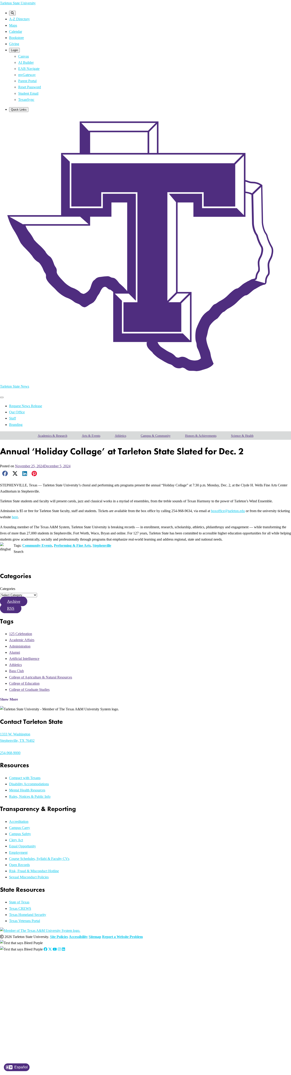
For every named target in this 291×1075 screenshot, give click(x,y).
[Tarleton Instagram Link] (59, 949)
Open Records (19, 865)
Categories (7, 589)
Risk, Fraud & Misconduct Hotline (34, 871)
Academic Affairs (21, 640)
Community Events (37, 545)
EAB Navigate (29, 69)
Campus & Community (156, 435)
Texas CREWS (20, 908)
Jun (56, 975)
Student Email (28, 93)
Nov (82, 981)
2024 (21, 987)
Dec (88, 981)
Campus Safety (20, 834)
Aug (65, 975)
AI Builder (26, 62)
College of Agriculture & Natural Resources (40, 677)
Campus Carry (19, 828)
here (15, 517)
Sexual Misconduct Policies (29, 877)
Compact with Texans (24, 778)
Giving (14, 44)
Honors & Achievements (200, 435)
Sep (71, 981)
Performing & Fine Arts (72, 545)
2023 (21, 993)
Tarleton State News (14, 386)
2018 (21, 1021)
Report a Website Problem (122, 937)
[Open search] (12, 13)
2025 (21, 981)
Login (14, 50)
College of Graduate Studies (29, 689)
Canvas (23, 56)
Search (18, 552)
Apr (44, 975)
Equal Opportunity (22, 846)
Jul (61, 975)
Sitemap (95, 937)
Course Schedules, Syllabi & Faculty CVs (39, 859)
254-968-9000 (10, 753)
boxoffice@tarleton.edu (228, 511)
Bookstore (16, 38)
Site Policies (59, 937)
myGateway (27, 75)
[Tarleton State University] (145, 377)
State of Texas (19, 902)
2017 (21, 1027)
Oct (76, 981)
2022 (21, 998)
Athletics (120, 435)
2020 (21, 1010)
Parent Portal (27, 81)
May (50, 975)
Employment (18, 852)
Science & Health (242, 435)
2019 (21, 1016)
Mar (39, 975)
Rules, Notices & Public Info (29, 796)
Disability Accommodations (29, 784)
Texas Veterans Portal (24, 921)
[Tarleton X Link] (50, 949)
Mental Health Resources (27, 790)
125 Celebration (20, 634)
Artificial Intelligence (24, 659)
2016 (21, 1033)
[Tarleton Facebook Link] (45, 949)
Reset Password (29, 87)
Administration (19, 646)
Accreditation (18, 821)
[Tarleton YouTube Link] (55, 949)
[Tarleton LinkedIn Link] (63, 949)
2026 (21, 975)
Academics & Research (52, 435)
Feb (33, 975)
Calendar (15, 31)
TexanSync (26, 100)
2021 (21, 1004)
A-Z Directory (19, 19)
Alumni (14, 652)
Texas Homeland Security (27, 915)
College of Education (24, 683)
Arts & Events (91, 435)
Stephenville (102, 545)
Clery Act (16, 840)
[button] (13, 601)
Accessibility (78, 937)
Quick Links (19, 109)
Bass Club (16, 671)
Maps (13, 25)
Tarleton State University (18, 3)
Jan (27, 975)
